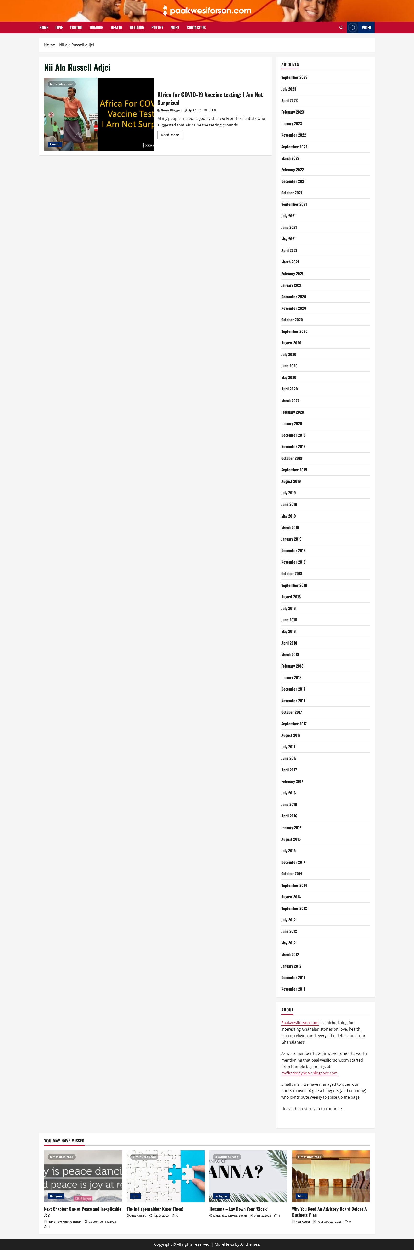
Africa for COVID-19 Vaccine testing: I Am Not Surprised (99, 114)
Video (366, 27)
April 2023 (289, 100)
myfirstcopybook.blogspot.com (309, 1073)
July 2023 (288, 89)
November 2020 (293, 308)
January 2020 (291, 423)
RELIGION (137, 27)
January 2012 (291, 966)
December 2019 (293, 435)
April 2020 (289, 389)
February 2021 (292, 273)
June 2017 (289, 758)
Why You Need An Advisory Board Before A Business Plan (329, 1212)
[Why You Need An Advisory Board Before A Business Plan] (331, 1176)
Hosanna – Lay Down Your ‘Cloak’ (238, 1209)
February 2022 (292, 169)
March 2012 (290, 954)
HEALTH (116, 27)
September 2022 (294, 146)
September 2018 (294, 585)
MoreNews (224, 1244)
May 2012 (288, 943)
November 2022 (293, 135)
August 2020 (291, 343)
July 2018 (288, 608)
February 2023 (292, 112)
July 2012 (288, 920)
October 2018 (291, 573)
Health (55, 144)
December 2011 (293, 977)
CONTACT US (196, 27)
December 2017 (293, 689)
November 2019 (293, 446)
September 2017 (294, 723)
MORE (175, 27)
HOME (43, 27)
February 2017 (292, 781)
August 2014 (291, 897)
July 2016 (288, 793)
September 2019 (294, 470)
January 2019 (291, 539)
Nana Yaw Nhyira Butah (65, 1222)
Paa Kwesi (303, 1222)
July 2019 (288, 493)
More (301, 1196)
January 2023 (291, 123)
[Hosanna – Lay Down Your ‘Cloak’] (248, 1176)
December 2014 (293, 862)
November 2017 (293, 700)
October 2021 (291, 192)
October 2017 (291, 712)
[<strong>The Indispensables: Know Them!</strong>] (166, 1176)
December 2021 (293, 181)
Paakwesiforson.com (300, 1022)
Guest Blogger (171, 110)
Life (135, 1196)
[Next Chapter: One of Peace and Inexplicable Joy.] (83, 1176)
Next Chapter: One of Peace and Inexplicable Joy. (82, 1212)
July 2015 (288, 850)
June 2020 (289, 366)
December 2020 (293, 296)
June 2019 (289, 504)
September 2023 (294, 77)
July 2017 (288, 746)
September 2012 (294, 908)
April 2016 (289, 816)
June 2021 (289, 227)
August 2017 (290, 735)
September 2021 (294, 204)
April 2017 (289, 770)
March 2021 (290, 262)
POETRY (157, 27)
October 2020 (292, 319)
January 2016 (291, 827)
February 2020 (292, 412)
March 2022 (290, 158)
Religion (56, 1196)
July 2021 (288, 216)
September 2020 (294, 331)
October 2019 (291, 458)
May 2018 (288, 631)
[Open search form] (341, 27)
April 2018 (289, 643)
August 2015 (291, 839)
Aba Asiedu (138, 1216)
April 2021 (289, 250)
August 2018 (291, 596)
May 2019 (288, 516)
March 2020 (290, 400)
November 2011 (293, 989)
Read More (172, 135)
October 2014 (291, 873)
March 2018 (290, 654)
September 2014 (294, 885)
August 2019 (291, 481)
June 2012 (289, 931)
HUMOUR (97, 27)
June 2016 (289, 804)
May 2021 (288, 239)
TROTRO (76, 27)
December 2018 (293, 550)
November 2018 (293, 562)
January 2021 (291, 285)
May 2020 (288, 377)
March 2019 (290, 527)
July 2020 (288, 354)
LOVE (59, 27)
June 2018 (289, 619)
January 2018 (291, 677)
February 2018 (292, 666)
